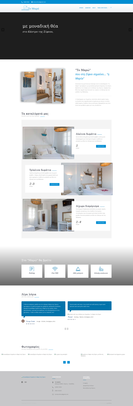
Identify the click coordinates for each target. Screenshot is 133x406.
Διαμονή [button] (88, 7)
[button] (110, 7)
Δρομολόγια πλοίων (88, 385)
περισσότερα (101, 146)
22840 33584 (26, 2)
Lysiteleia (109, 403)
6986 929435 (58, 390)
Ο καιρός (85, 383)
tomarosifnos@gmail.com (39, 2)
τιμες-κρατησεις (102, 7)
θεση (93, 7)
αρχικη (81, 7)
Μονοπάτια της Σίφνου (89, 388)
